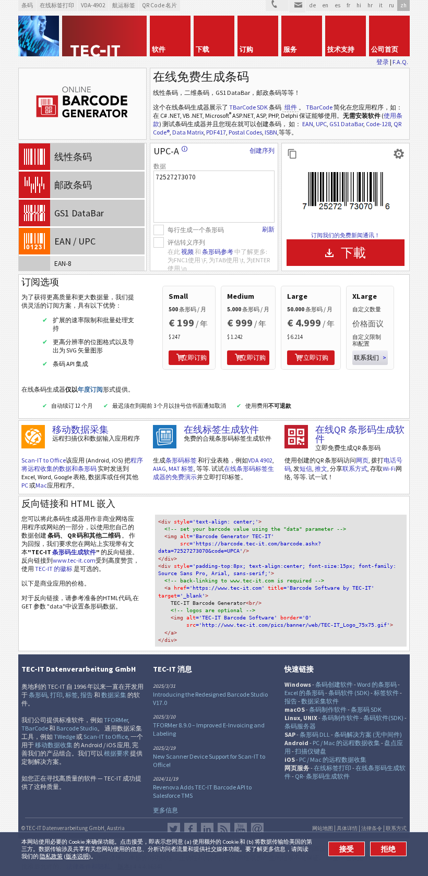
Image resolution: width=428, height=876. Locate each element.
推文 (321, 468)
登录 (382, 62)
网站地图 (322, 828)
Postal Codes (245, 132)
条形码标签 (181, 460)
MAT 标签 (181, 468)
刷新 (268, 229)
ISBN (271, 132)
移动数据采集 (80, 429)
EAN (307, 124)
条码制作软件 (328, 709)
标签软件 (386, 693)
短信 (306, 468)
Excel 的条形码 (304, 693)
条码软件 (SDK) (349, 693)
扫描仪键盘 (310, 751)
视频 (187, 252)
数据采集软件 (320, 701)
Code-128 (378, 124)
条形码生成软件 (74, 552)
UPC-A (170, 151)
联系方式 (354, 468)
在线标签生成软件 (221, 429)
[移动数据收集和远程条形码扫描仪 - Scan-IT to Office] (33, 436)
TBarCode (319, 107)
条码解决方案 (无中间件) (368, 734)
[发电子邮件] (297, 6)
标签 (71, 695)
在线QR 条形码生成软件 (360, 434)
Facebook (190, 829)
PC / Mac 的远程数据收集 (346, 743)
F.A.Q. (400, 62)
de (312, 5)
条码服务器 (300, 726)
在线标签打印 (332, 768)
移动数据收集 (54, 745)
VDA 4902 (260, 460)
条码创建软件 (334, 684)
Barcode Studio (76, 728)
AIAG (159, 468)
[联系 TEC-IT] (277, 5)
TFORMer (116, 720)
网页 (362, 460)
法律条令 (371, 828)
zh (403, 5)
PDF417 (216, 132)
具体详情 (347, 828)
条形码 (38, 695)
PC (24, 485)
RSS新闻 (224, 829)
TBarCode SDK (248, 107)
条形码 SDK (366, 709)
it (381, 5)
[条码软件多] (38, 36)
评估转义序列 (186, 242)
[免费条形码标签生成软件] (164, 436)
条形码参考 (217, 252)
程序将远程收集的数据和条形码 (82, 464)
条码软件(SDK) (383, 718)
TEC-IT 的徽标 (54, 569)
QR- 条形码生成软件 (322, 776)
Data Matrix (188, 132)
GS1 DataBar (346, 124)
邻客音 (207, 829)
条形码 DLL (315, 734)
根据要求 (116, 753)
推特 (174, 829)
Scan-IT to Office (43, 460)
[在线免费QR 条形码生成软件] (296, 436)
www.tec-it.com (74, 560)
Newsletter (257, 829)
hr (370, 5)
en (325, 5)
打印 (56, 695)
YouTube (240, 829)
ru (391, 5)
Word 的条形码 (377, 684)
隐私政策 (51, 856)
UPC (321, 124)
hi (358, 5)
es (337, 5)
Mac (41, 485)
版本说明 (77, 856)
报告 (86, 695)
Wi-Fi (389, 468)
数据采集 (113, 695)
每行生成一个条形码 (196, 230)
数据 (159, 166)
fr (348, 5)
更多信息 (165, 810)
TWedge (64, 736)
